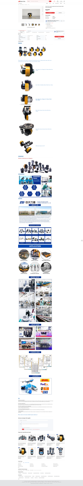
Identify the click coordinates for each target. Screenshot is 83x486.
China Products (28, 481)
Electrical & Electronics (22, 4)
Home (18, 4)
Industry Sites (45, 481)
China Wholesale (38, 481)
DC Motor (28, 4)
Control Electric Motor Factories (28, 476)
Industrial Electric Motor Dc (44, 476)
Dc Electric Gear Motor (27, 477)
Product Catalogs (27, 462)
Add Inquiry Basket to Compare (31, 27)
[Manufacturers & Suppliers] (21, 1)
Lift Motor (33, 476)
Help (53, 3)
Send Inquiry (50, 12)
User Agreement (45, 483)
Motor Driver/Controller (20, 466)
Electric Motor (26, 4)
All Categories (20, 3)
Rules (64, 3)
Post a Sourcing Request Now (36, 429)
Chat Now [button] (60, 12)
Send (23, 429)
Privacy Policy (51, 483)
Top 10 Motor (32, 477)
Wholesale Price (42, 481)
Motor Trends (36, 477)
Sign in (64, 1)
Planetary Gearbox (32, 466)
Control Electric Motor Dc (50, 476)
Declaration (48, 483)
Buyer (50, 3)
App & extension (57, 3)
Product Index (52, 481)
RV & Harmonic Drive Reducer (44, 466)
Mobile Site (56, 481)
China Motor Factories (21, 476)
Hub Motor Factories (38, 476)
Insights (58, 481)
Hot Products (25, 481)
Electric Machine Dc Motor (56, 476)
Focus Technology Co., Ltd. (37, 483)
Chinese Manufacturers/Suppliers (34, 481)
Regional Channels (49, 481)
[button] (51, 32)
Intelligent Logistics (55, 466)
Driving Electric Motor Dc (21, 477)
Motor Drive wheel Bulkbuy (41, 477)
